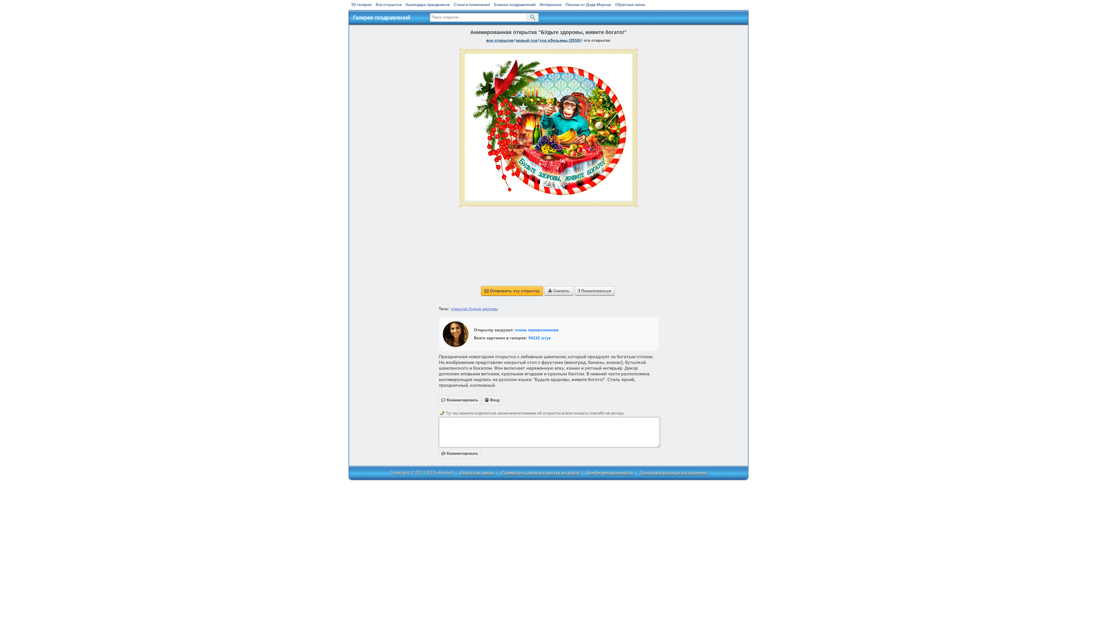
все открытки (500, 40)
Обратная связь (630, 4)
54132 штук (540, 338)
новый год (526, 40)
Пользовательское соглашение (673, 472)
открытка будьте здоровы (474, 309)
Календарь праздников (428, 4)
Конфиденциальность (609, 472)
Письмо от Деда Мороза (588, 4)
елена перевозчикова (536, 330)
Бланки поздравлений (515, 4)
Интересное (550, 4)
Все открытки (389, 4)
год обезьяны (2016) (560, 40)
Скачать (559, 291)
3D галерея (361, 4)
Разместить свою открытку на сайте (540, 472)
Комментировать (459, 453)
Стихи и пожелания (472, 4)
